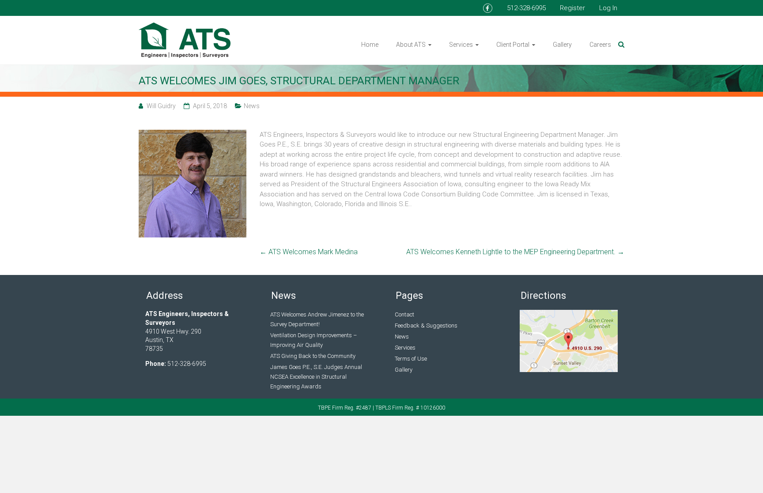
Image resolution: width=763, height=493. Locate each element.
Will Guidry (161, 105)
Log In (608, 8)
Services (461, 44)
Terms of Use (411, 358)
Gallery (562, 44)
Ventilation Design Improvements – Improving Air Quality (313, 340)
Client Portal (512, 44)
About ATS (411, 44)
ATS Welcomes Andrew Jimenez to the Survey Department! (317, 319)
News (252, 105)
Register (572, 8)
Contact (404, 314)
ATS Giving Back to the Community (312, 356)
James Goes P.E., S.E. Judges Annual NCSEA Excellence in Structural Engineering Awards (316, 377)
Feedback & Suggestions (426, 325)
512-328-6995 (526, 8)
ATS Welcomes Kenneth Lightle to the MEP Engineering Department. (515, 252)
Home (369, 44)
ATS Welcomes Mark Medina (309, 252)
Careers (600, 44)
